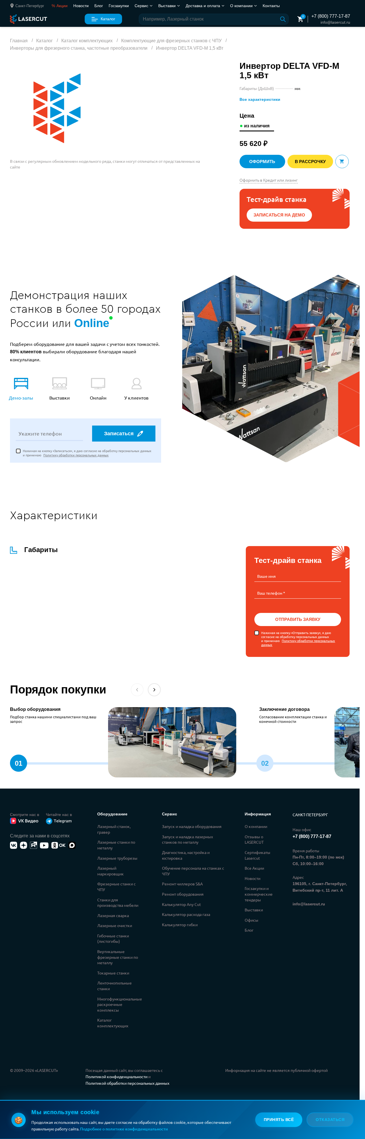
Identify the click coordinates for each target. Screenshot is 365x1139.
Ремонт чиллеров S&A (182, 883)
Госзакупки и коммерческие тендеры (259, 894)
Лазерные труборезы (117, 858)
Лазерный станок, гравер (114, 829)
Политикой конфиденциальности (116, 1076)
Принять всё (279, 1119)
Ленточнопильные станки (114, 985)
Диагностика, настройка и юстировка (186, 855)
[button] (154, 690)
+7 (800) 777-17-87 (330, 16)
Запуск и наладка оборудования (192, 826)
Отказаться (330, 1119)
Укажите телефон (40, 433)
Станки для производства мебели (117, 902)
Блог (98, 5)
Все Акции (254, 868)
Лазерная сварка (113, 915)
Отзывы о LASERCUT (254, 839)
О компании (256, 826)
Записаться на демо (279, 214)
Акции (60, 5)
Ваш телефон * (271, 593)
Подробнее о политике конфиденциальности (124, 1129)
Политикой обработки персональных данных (127, 1083)
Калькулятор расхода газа (186, 914)
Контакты (271, 5)
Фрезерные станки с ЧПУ (116, 886)
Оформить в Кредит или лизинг (269, 180)
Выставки (254, 909)
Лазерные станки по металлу (116, 844)
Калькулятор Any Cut (181, 904)
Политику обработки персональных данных (76, 455)
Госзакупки (119, 5)
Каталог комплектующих (112, 1022)
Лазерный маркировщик (110, 870)
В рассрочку (310, 161)
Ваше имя (266, 576)
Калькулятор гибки (180, 924)
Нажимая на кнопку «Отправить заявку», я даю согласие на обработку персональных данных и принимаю (298, 639)
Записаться (119, 433)
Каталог (108, 19)
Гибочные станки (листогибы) (113, 938)
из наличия (256, 125)
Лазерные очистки (114, 925)
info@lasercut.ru (335, 22)
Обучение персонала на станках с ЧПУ (193, 870)
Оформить (262, 161)
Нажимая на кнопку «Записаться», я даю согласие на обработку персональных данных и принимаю (87, 453)
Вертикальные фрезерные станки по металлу (117, 957)
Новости (81, 5)
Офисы (251, 920)
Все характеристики (260, 99)
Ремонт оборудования (183, 894)
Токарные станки (113, 972)
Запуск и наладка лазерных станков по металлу (187, 839)
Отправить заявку (297, 619)
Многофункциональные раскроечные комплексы (119, 1004)
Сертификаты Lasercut (257, 855)
